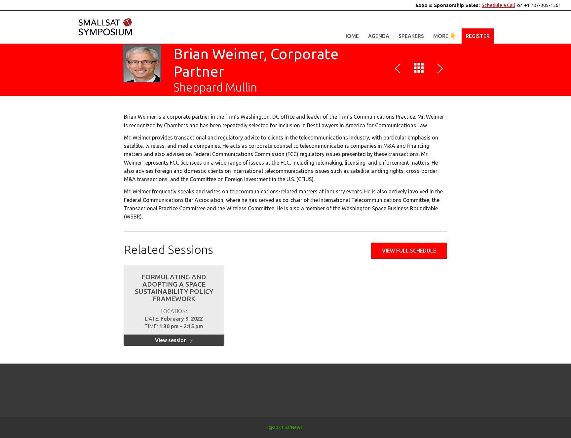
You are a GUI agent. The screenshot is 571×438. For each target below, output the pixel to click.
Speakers (411, 36)
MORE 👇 (444, 36)
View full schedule (409, 251)
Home (351, 36)
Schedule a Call (498, 5)
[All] (419, 69)
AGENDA (378, 36)
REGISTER (478, 36)
